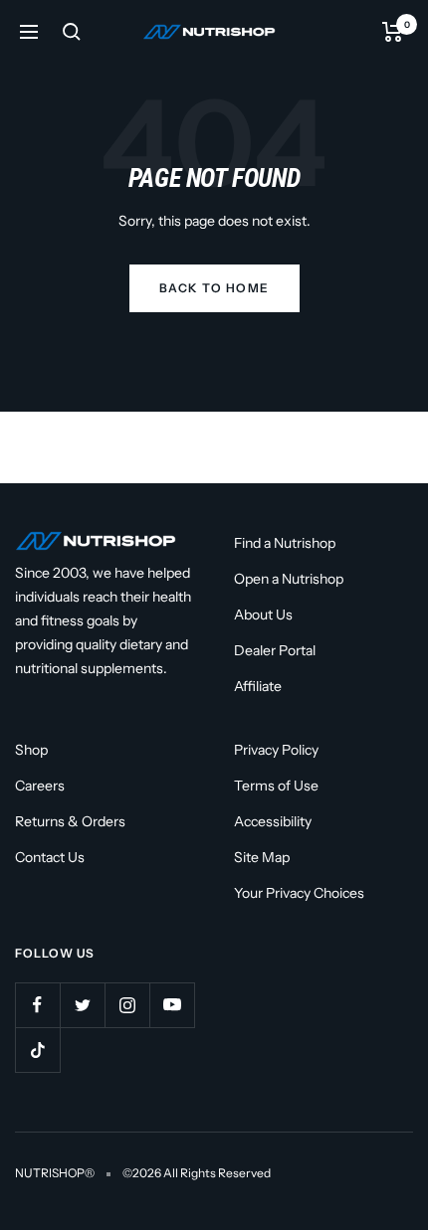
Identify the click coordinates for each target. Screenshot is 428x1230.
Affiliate (258, 686)
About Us (263, 614)
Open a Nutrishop (288, 579)
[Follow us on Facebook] (37, 1004)
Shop (31, 750)
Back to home (214, 287)
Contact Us (50, 857)
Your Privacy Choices (299, 893)
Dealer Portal (275, 650)
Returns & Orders (70, 821)
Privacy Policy (276, 750)
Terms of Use (276, 785)
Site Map (262, 857)
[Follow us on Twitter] (82, 1004)
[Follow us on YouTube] (171, 1004)
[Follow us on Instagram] (127, 1004)
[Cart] (392, 32)
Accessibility (273, 821)
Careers (40, 785)
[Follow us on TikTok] (37, 1049)
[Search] (72, 32)
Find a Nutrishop (284, 543)
